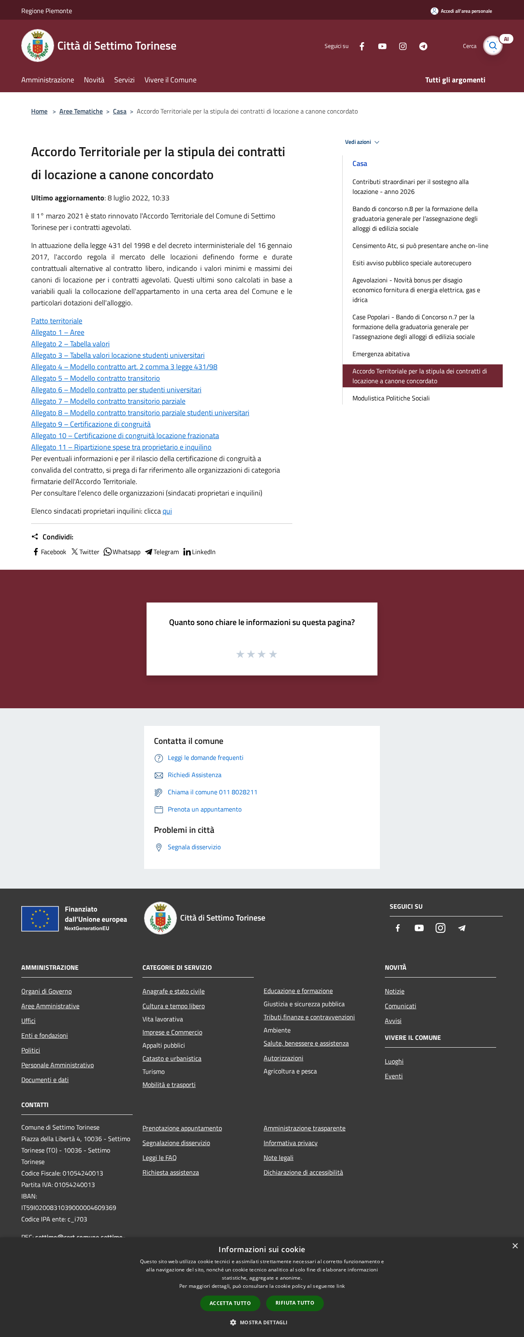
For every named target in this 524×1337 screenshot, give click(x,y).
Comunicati (400, 1006)
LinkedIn (204, 552)
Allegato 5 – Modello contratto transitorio (95, 378)
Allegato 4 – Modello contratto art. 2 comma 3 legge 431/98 (124, 366)
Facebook (53, 552)
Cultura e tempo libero (173, 1006)
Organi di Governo (46, 991)
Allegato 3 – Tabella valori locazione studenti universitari (118, 355)
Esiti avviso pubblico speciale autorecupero (411, 263)
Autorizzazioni (283, 1058)
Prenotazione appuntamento (182, 1128)
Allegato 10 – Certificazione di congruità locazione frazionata (125, 435)
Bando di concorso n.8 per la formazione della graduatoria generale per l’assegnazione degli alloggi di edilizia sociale (415, 218)
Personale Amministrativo (57, 1065)
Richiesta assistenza (170, 1172)
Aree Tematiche (81, 111)
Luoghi (394, 1061)
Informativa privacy (291, 1143)
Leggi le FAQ (159, 1157)
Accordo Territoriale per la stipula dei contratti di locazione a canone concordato (419, 376)
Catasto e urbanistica (171, 1058)
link (341, 1285)
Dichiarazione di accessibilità (303, 1172)
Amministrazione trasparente (305, 1128)
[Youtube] (379, 45)
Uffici (28, 1020)
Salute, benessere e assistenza (306, 1043)
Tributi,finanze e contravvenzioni (309, 1017)
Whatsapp (126, 552)
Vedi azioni (358, 141)
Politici (30, 1050)
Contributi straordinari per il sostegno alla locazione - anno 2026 (410, 186)
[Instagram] (399, 45)
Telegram (166, 552)
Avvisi (393, 1020)
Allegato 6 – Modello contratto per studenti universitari (116, 389)
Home (39, 111)
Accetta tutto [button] (230, 1303)
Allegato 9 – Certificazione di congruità (91, 424)
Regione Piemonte (46, 11)
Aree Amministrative (50, 1006)
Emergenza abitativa (381, 354)
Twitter (89, 552)
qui (167, 510)
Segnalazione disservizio (176, 1143)
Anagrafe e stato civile (173, 991)
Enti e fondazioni (44, 1035)
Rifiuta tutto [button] (295, 1302)
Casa (119, 111)
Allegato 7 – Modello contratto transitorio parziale (108, 401)
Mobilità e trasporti (169, 1084)
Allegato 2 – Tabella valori (70, 343)
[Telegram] (420, 45)
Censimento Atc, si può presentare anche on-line (420, 245)
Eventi (394, 1076)
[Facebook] (358, 45)
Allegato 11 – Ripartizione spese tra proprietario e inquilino (121, 446)
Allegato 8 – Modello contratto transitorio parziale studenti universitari (140, 412)
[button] (261, 1322)
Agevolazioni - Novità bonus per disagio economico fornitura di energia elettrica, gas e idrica (416, 290)
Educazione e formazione (298, 991)
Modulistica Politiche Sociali (391, 398)
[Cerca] (493, 45)
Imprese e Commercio (172, 1032)
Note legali (279, 1157)
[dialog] (262, 1287)
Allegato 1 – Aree (57, 332)
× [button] (515, 1246)
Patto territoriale (56, 320)
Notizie (394, 991)
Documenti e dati (45, 1080)
